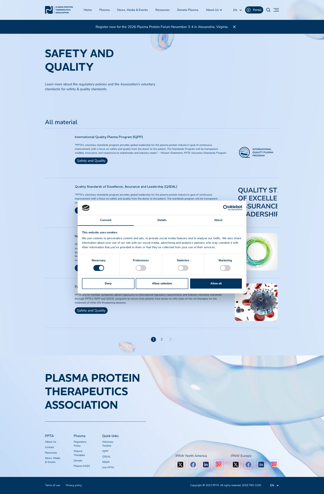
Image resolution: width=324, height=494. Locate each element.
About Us (50, 442)
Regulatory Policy (80, 444)
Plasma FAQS (82, 466)
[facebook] (193, 464)
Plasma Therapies (79, 453)
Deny (108, 283)
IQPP (105, 451)
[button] (214, 10)
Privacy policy (74, 485)
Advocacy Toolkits (107, 444)
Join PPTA (108, 467)
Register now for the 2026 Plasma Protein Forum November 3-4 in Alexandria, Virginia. (162, 27)
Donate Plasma (187, 10)
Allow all (216, 283)
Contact (49, 447)
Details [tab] (162, 220)
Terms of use (52, 485)
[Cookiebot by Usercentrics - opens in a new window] (225, 208)
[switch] (141, 268)
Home (88, 10)
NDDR (106, 462)
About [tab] (218, 220)
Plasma (104, 10)
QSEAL (106, 456)
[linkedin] (206, 464)
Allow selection (162, 283)
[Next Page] (170, 339)
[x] (180, 464)
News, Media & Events (132, 10)
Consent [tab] (105, 220)
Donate (78, 460)
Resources (162, 10)
